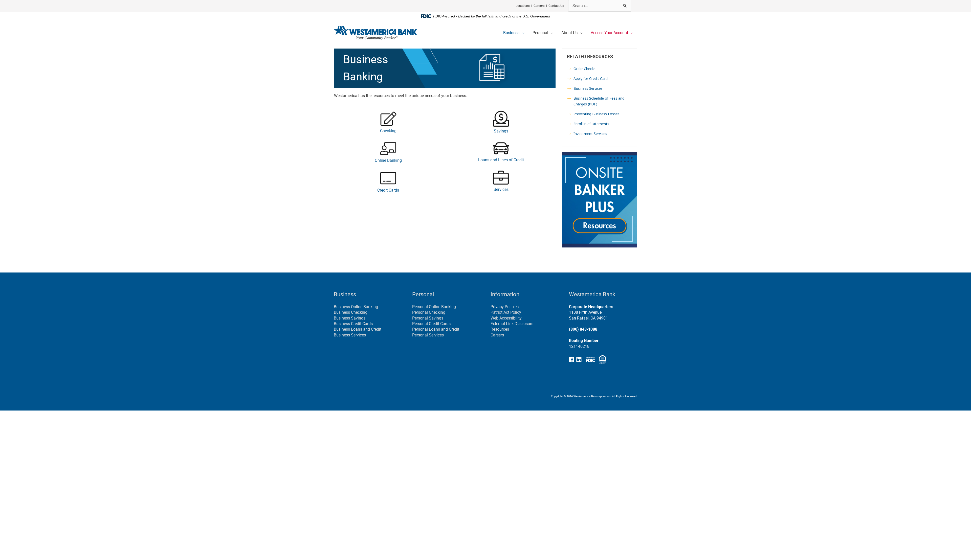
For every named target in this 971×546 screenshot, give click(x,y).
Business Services (588, 88)
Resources (500, 329)
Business (511, 32)
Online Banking (388, 160)
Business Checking (350, 312)
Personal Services (428, 335)
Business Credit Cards (353, 323)
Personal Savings (427, 318)
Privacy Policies (505, 306)
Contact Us (556, 6)
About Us (569, 32)
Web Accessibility (506, 318)
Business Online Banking (356, 306)
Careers (539, 6)
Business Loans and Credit (357, 329)
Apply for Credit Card (590, 78)
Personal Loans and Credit (435, 329)
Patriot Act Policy (506, 312)
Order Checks (584, 68)
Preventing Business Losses (596, 113)
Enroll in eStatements (591, 123)
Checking (388, 130)
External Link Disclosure (512, 323)
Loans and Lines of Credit (501, 159)
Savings (501, 131)
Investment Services (590, 133)
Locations (523, 6)
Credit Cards (388, 190)
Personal (540, 32)
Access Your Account (609, 32)
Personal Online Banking (434, 306)
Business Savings (349, 318)
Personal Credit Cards (431, 323)
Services (501, 189)
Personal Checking (428, 312)
